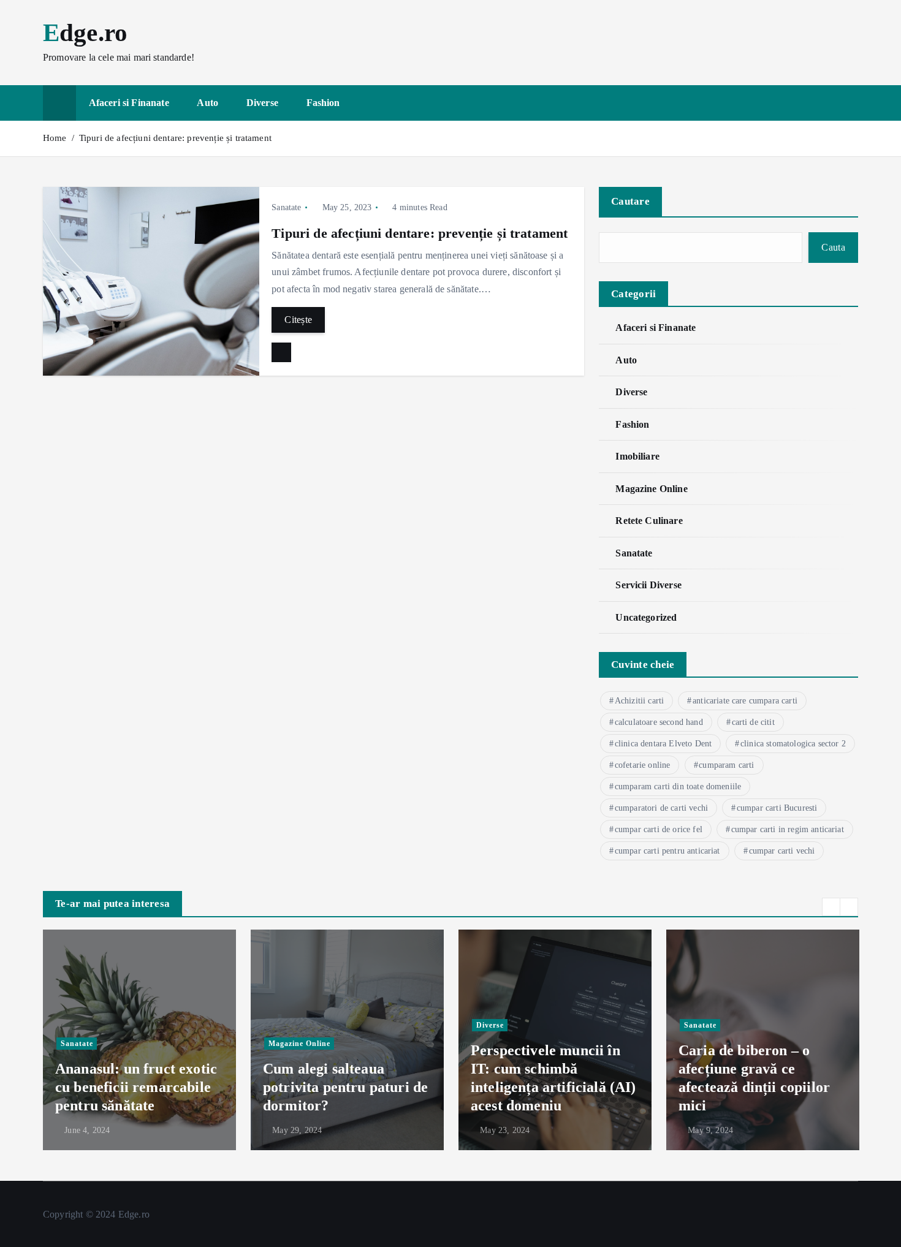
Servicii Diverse (648, 585)
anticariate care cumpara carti (745, 700)
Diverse (262, 102)
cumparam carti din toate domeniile (678, 786)
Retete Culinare (648, 520)
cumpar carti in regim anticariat (787, 829)
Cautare (630, 201)
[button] (831, 907)
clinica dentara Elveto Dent (663, 743)
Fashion (323, 102)
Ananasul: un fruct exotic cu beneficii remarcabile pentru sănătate (136, 1087)
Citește (298, 319)
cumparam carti (726, 765)
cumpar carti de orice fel (658, 829)
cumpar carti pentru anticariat (667, 850)
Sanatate (286, 207)
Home (55, 138)
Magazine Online (651, 488)
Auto (207, 102)
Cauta (833, 247)
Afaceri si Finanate (129, 102)
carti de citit (753, 722)
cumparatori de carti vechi (661, 808)
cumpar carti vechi (782, 850)
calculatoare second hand (659, 722)
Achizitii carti (639, 700)
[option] (139, 1040)
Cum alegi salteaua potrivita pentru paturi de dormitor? (345, 1087)
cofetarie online (643, 765)
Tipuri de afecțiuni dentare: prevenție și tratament (175, 138)
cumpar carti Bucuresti (777, 808)
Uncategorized (646, 617)
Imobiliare (637, 456)
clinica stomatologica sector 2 (793, 743)
